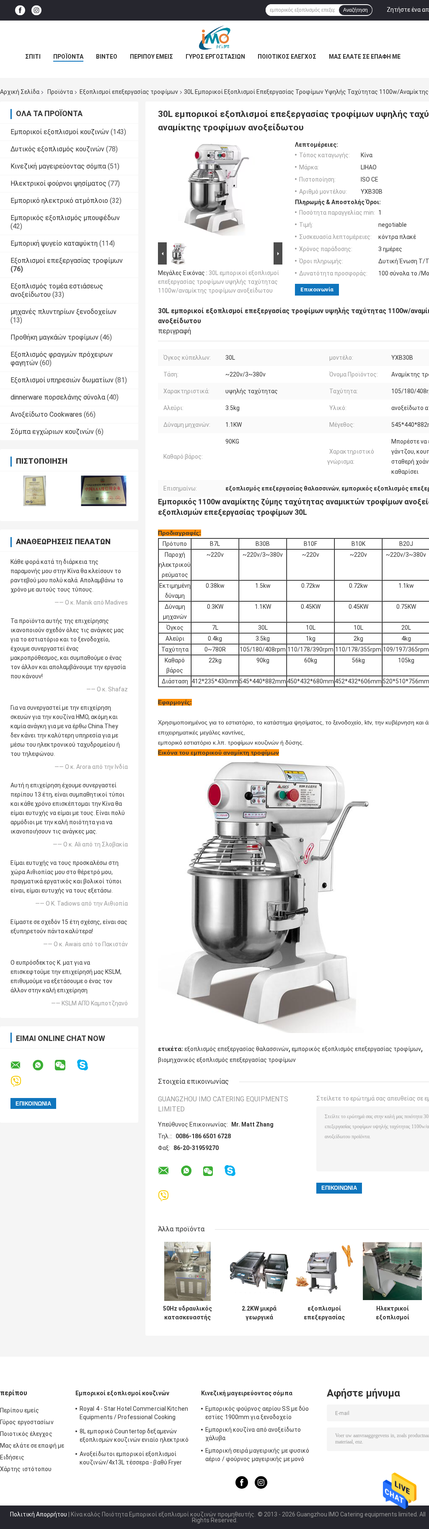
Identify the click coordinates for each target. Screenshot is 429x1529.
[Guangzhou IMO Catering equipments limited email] (20, 1065)
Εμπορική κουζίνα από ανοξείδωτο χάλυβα (253, 1433)
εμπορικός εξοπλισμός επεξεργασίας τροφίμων (356, 1049)
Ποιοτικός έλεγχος (287, 56)
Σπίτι (33, 56)
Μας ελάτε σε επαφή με (365, 56)
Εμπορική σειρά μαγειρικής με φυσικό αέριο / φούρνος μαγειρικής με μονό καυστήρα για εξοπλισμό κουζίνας (257, 1456)
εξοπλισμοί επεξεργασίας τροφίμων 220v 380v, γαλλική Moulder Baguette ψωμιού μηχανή (324, 1313)
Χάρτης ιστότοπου (26, 1469)
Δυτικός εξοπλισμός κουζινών (57, 149)
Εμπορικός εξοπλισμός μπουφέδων (65, 218)
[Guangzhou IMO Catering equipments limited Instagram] (36, 10)
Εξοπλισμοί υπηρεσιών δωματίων (62, 380)
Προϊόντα (68, 56)
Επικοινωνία (316, 289)
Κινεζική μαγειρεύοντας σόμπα (58, 166)
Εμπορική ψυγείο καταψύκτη (54, 243)
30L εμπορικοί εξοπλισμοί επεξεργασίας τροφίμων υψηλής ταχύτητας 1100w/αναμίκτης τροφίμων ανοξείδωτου (218, 282)
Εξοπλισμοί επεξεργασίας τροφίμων (129, 91)
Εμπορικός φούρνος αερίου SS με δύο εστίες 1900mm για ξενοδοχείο (257, 1412)
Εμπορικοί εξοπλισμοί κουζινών (59, 132)
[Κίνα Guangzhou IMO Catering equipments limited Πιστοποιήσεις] (34, 490)
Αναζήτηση (355, 10)
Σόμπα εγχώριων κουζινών (52, 432)
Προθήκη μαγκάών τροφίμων (54, 337)
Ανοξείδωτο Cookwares (46, 414)
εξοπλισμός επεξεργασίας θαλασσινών (236, 1049)
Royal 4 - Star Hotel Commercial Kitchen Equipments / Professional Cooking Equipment (134, 1414)
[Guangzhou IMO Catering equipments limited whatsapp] (43, 1065)
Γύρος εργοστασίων (215, 56)
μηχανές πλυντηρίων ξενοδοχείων (63, 312)
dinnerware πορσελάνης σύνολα (57, 397)
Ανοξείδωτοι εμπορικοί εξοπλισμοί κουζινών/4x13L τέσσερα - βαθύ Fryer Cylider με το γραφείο (131, 1459)
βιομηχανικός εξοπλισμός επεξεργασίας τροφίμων (227, 1060)
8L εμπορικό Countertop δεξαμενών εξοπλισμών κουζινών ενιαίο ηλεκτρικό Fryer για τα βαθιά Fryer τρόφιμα (134, 1437)
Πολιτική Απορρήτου (38, 1514)
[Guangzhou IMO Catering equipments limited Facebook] (20, 10)
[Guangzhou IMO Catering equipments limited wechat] (65, 1065)
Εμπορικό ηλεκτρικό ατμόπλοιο (59, 201)
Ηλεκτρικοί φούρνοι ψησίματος (58, 183)
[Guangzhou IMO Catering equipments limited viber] (21, 1081)
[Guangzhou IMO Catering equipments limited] (214, 37)
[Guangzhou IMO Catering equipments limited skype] (87, 1065)
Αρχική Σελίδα (19, 91)
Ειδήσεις (12, 1457)
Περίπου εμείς (151, 56)
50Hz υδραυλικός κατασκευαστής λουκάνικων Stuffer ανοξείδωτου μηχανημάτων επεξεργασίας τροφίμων (187, 1313)
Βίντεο (106, 56)
